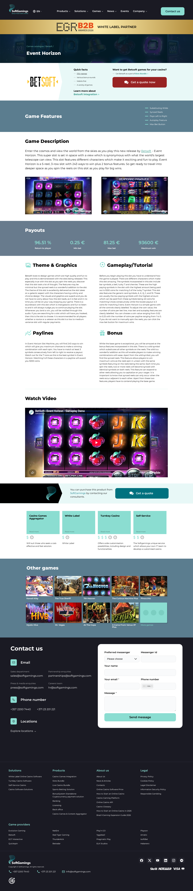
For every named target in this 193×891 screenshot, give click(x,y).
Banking (56, 801)
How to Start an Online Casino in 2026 (114, 811)
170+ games (82, 74)
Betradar (57, 843)
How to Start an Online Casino (110, 794)
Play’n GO (101, 830)
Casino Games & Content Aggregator (70, 814)
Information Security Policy (153, 789)
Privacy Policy (146, 776)
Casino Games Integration (64, 776)
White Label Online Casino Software (25, 776)
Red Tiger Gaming (61, 835)
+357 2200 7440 (21, 709)
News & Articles (103, 781)
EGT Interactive (15, 839)
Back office (58, 809)
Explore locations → (23, 731)
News (110, 11)
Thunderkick (58, 839)
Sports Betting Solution (63, 789)
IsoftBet (144, 839)
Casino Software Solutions (21, 789)
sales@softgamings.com (27, 675)
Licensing (57, 805)
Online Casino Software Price (109, 789)
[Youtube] (157, 860)
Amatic (143, 835)
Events (125, 11)
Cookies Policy (147, 781)
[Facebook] (141, 860)
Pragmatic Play (103, 839)
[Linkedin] (165, 860)
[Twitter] (149, 860)
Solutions (80, 11)
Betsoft (48, 46)
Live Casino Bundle (61, 785)
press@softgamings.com (27, 687)
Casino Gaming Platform (107, 798)
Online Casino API (104, 802)
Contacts (100, 785)
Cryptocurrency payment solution (68, 796)
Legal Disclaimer (148, 785)
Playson (144, 830)
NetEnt (56, 830)
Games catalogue (35, 46)
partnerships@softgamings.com (69, 675)
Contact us (172, 11)
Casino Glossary (103, 806)
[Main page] (20, 9)
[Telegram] (181, 860)
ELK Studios (102, 843)
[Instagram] (173, 860)
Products (62, 11)
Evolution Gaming (17, 830)
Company (139, 11)
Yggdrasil (100, 835)
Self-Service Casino (17, 785)
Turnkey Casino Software (20, 781)
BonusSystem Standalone (64, 794)
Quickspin (13, 843)
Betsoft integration (85, 94)
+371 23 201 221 (46, 709)
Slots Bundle (58, 781)
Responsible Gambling (150, 794)
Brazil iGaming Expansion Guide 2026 (113, 815)
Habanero (144, 843)
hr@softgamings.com (62, 687)
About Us (100, 776)
